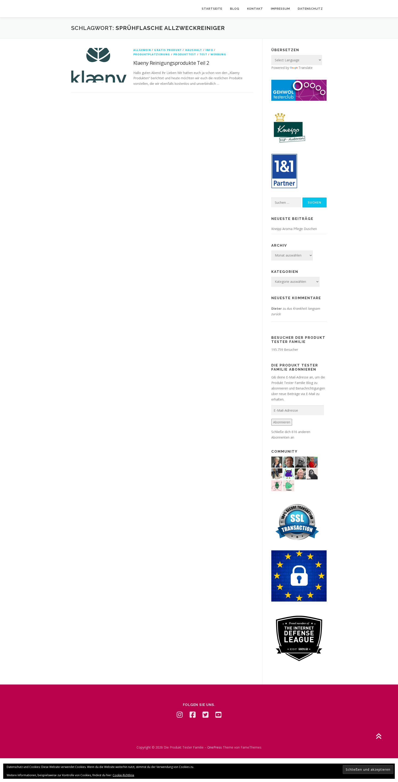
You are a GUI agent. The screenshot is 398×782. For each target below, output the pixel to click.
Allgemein (142, 50)
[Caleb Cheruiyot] (288, 473)
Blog (234, 8)
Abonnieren (281, 422)
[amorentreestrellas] (312, 473)
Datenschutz (310, 8)
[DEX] (312, 461)
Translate (305, 67)
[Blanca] (276, 473)
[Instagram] (179, 714)
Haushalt (193, 50)
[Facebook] (192, 714)
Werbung (218, 54)
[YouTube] (218, 714)
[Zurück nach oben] (378, 737)
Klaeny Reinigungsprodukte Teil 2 (171, 62)
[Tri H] (288, 485)
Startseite (212, 8)
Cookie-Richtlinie (123, 775)
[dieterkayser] (288, 461)
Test (203, 54)
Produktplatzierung (151, 54)
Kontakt (255, 8)
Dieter (276, 308)
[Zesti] (276, 485)
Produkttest (184, 54)
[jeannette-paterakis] (300, 473)
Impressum (280, 8)
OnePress (214, 747)
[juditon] (300, 461)
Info (209, 50)
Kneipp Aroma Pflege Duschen (294, 229)
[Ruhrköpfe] (276, 461)
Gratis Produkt (168, 50)
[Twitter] (205, 714)
